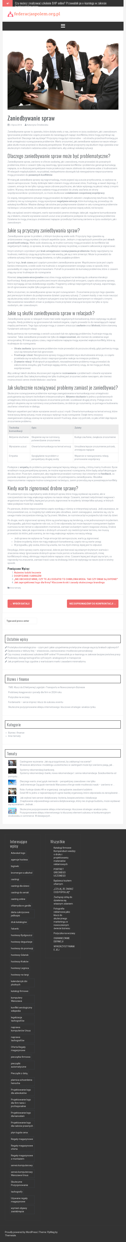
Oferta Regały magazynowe (18, 1049)
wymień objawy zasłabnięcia (19, 1210)
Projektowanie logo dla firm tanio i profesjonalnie (21, 1103)
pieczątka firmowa (20, 1057)
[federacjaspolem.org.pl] (34, 14)
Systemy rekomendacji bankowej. (37, 770)
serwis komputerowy (22, 1165)
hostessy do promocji (22, 948)
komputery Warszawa (16, 999)
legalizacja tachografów (17, 1019)
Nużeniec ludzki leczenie (27, 572)
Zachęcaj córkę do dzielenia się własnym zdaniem (63, 900)
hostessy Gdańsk (20, 955)
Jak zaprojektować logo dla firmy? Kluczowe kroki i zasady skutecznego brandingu (59, 582)
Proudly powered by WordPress (21, 1232)
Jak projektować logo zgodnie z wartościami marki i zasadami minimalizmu (47, 661)
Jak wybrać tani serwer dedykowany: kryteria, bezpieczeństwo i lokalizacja (58, 797)
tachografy (16, 1191)
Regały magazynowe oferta (22, 1147)
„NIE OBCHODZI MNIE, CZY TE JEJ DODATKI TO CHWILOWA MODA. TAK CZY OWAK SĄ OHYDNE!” (66, 579)
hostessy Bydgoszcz (21, 935)
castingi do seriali (20, 892)
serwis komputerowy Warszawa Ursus (22, 1174)
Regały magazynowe (22, 1139)
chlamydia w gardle (21, 905)
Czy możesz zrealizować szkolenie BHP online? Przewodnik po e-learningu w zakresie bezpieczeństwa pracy (64, 654)
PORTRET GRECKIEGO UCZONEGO (60, 872)
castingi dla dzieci (20, 886)
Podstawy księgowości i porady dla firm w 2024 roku (35, 692)
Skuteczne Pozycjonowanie (19, 1183)
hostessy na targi (20, 974)
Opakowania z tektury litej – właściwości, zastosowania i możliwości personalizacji (50, 651)
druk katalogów (19, 922)
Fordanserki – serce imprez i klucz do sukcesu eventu (35, 702)
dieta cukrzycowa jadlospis (20, 914)
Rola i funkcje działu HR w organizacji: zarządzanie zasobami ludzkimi (56, 789)
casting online (18, 899)
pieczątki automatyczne (18, 1065)
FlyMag (51, 1232)
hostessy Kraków (20, 961)
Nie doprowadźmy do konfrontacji (92, 603)
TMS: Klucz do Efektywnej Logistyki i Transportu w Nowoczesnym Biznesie (46, 687)
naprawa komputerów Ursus (21, 1029)
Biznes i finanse (16, 732)
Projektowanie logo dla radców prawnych (22, 1124)
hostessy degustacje (21, 942)
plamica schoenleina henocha (21, 1082)
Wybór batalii (20, 603)
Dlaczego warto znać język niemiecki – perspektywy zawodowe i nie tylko (57, 781)
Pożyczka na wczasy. (19, 697)
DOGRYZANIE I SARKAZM (27, 576)
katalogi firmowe (19, 991)
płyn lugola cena (19, 1132)
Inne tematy (15, 588)
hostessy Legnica (20, 968)
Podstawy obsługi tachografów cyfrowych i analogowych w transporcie (53, 3)
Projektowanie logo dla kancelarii (21, 1114)
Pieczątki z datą (19, 1073)
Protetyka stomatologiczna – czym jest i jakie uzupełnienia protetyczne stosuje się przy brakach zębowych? (63, 647)
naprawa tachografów (17, 1039)
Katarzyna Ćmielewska (37, 125)
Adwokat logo (18, 853)
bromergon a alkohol (21, 872)
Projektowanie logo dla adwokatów (21, 1091)
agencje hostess (19, 859)
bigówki (15, 866)
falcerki (15, 928)
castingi (15, 879)
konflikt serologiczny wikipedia (21, 1009)
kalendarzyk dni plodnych (19, 983)
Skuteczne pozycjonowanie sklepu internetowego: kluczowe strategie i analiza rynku (52, 707)
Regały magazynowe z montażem (22, 1157)
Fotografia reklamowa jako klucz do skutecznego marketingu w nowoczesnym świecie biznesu (62, 918)
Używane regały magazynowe (19, 1200)
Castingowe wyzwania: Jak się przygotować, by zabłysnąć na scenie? (55, 761)
